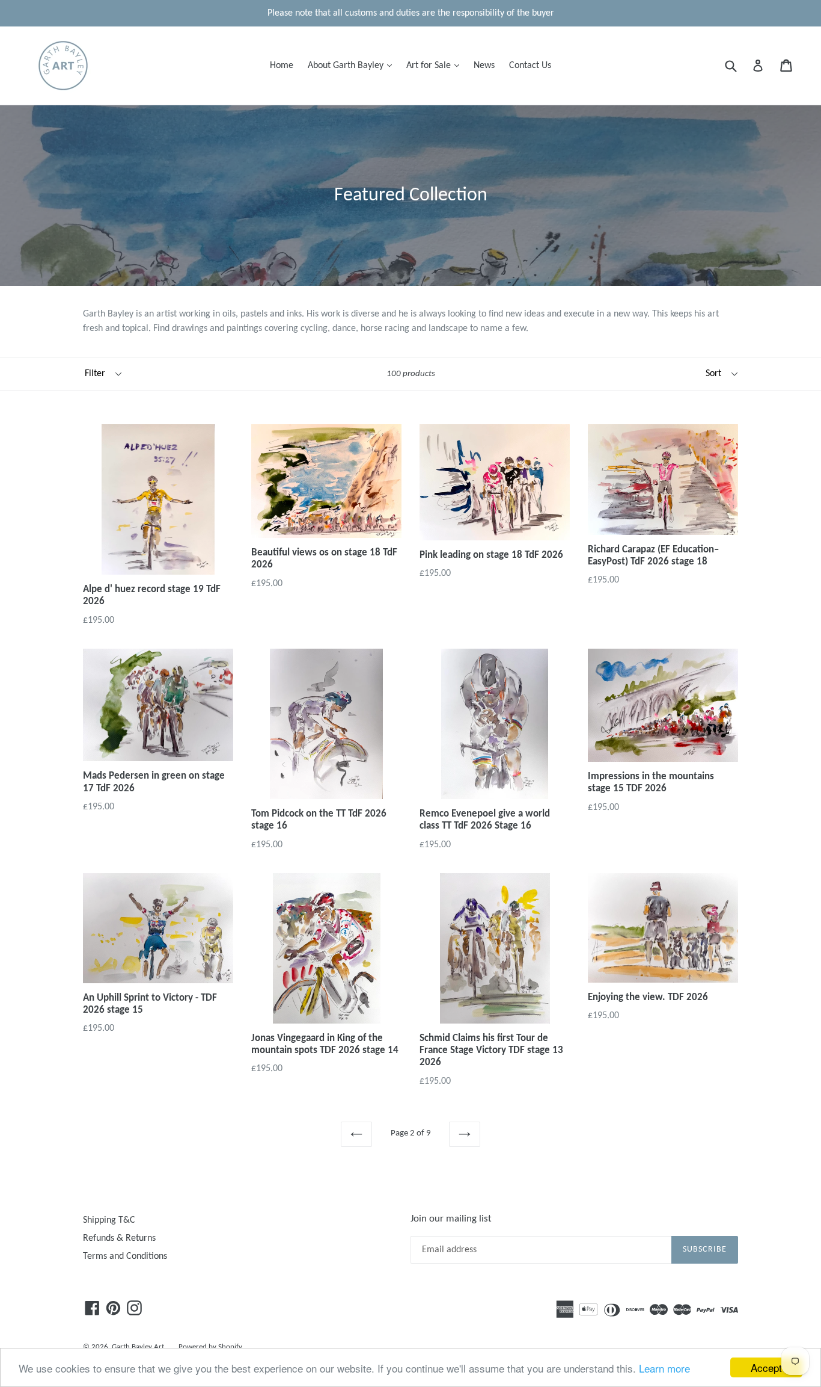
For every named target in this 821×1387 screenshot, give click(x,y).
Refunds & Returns (119, 1238)
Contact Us (530, 65)
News (484, 65)
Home (281, 65)
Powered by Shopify (210, 1347)
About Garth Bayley (353, 65)
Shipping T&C (109, 1220)
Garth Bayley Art (138, 1347)
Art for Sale (435, 65)
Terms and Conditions (125, 1256)
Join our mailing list (451, 1219)
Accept (766, 1367)
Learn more (664, 1368)
